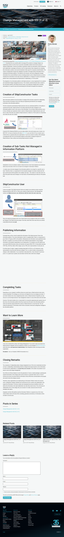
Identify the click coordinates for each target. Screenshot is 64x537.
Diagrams (15, 525)
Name (4, 476)
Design (4, 513)
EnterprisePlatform (12, 36)
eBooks (15, 520)
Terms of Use (31, 523)
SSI (60, 532)
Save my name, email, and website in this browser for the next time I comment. (19, 491)
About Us (56, 6)
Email (4, 481)
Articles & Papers (17, 526)
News (29, 514)
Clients (29, 519)
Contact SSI (42, 1)
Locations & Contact (32, 513)
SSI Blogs (5, 522)
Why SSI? (5, 510)
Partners (30, 517)
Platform (16, 38)
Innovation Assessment (18, 519)
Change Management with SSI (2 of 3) (11, 411)
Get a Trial (15, 513)
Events (29, 516)
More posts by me (52, 74)
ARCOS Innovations (41, 345)
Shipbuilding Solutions (7, 511)
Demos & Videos (17, 523)
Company (30, 511)
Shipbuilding (29, 6)
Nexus (4, 520)
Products (36, 6)
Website (4, 486)
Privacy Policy (26, 494)
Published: (5, 35)
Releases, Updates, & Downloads (20, 517)
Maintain (4, 516)
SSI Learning (43, 6)
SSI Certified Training (7, 519)
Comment (5, 460)
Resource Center (17, 511)
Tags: (4, 38)
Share (44, 35)
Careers (29, 520)
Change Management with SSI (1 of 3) (23, 61)
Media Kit (30, 522)
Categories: (5, 36)
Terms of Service (34, 494)
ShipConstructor (25, 36)
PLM (20, 38)
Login (4, 532)
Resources (50, 6)
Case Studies (16, 522)
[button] (58, 1)
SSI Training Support (18, 516)
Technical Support (17, 514)
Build (4, 514)
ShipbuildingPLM (6, 528)
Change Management (9, 38)
